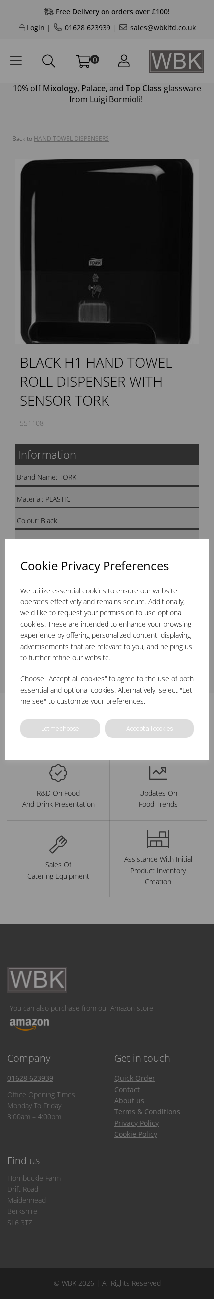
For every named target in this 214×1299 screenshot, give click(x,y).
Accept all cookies (149, 728)
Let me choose (60, 728)
